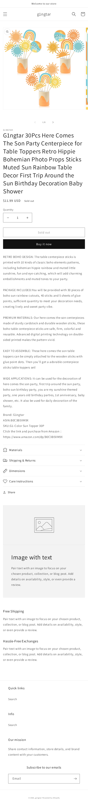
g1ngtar (38, 798)
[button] (5, 14)
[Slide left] (34, 122)
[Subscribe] (75, 778)
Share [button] (11, 492)
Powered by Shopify (51, 798)
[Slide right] (53, 122)
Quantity (8, 209)
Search (12, 699)
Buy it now (44, 244)
